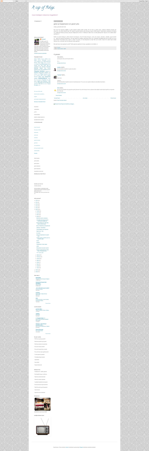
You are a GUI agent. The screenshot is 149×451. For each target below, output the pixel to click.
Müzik (49, 78)
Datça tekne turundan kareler (42, 248)
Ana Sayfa (85, 98)
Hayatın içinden (60, 48)
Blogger (81, 447)
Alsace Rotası (38, 284)
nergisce (59, 67)
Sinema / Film (46, 81)
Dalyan (37, 64)
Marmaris (45, 75)
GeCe (58, 87)
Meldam (48, 75)
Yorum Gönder (59, 95)
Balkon (45, 61)
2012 (37, 206)
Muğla (43, 76)
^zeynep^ (59, 75)
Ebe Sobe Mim (45, 65)
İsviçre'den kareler (43, 72)
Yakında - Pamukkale (40, 227)
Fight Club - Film (39, 231)
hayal (37, 240)
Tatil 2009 (44, 82)
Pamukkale (44, 79)
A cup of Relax (43, 8)
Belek (42, 62)
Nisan (38, 262)
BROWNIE (38, 314)
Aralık (38, 211)
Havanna (48, 69)
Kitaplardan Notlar (46, 74)
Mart (38, 264)
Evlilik (40, 66)
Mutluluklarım (42, 78)
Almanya (39, 60)
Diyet (39, 65)
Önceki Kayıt (113, 98)
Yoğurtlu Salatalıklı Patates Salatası (42, 310)
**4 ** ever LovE (39, 252)
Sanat (41, 81)
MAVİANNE (38, 277)
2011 (37, 207)
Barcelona (48, 61)
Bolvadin (48, 62)
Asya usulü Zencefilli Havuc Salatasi (42, 326)
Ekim (38, 214)
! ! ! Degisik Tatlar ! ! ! (40, 318)
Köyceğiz (38, 75)
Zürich (39, 85)
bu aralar (38, 233)
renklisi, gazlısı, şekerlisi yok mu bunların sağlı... (43, 238)
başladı (38, 242)
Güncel (36, 69)
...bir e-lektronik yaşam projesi (42, 288)
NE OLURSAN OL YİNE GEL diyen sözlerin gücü (42, 223)
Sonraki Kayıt (57, 98)
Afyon (49, 58)
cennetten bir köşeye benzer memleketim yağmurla (42, 220)
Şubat (38, 265)
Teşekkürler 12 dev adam (41, 244)
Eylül (38, 216)
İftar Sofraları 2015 (39, 330)
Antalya (38, 61)
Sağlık (65, 48)
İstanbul (36, 72)
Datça (40, 64)
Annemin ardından (39, 289)
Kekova (35, 74)
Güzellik (45, 69)
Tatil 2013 (45, 83)
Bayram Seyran (37, 62)
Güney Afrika (40, 69)
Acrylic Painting (37, 58)
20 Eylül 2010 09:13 (61, 63)
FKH (37, 298)
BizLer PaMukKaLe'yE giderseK (43, 225)
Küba (42, 75)
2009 (37, 270)
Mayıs (38, 260)
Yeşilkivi (37, 313)
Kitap (41, 74)
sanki (37, 246)
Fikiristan (44, 66)
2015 (37, 200)
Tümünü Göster (47, 303)
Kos (35, 75)
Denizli (35, 65)
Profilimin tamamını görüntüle (40, 53)
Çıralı (35, 64)
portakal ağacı (39, 309)
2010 (37, 209)
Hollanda (47, 71)
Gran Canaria (47, 68)
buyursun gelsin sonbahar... (42, 218)
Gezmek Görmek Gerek (42, 67)
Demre (49, 64)
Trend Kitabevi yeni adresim (42, 229)
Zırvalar (36, 85)
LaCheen (38, 292)
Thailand (48, 83)
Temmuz (38, 256)
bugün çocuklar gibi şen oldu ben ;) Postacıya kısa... (42, 250)
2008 (37, 271)
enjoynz (67, 447)
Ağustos (38, 255)
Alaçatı (35, 60)
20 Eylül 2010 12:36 (61, 70)
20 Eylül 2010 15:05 (61, 92)
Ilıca (49, 71)
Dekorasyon (45, 64)
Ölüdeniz (39, 79)
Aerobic (46, 58)
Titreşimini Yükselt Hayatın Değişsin (42, 278)
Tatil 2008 (40, 82)
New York (36, 79)
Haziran (38, 258)
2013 (37, 204)
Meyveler (36, 76)
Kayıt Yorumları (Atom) (62, 100)
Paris (47, 79)
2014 (37, 202)
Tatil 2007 (36, 82)
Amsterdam (44, 60)
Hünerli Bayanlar (39, 329)
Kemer (39, 74)
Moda (39, 76)
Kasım (38, 212)
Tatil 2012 (40, 83)
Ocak (38, 267)
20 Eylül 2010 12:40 (61, 83)
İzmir (49, 72)
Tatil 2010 (48, 82)
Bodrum (45, 62)
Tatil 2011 (36, 83)
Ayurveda (42, 61)
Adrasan (42, 58)
